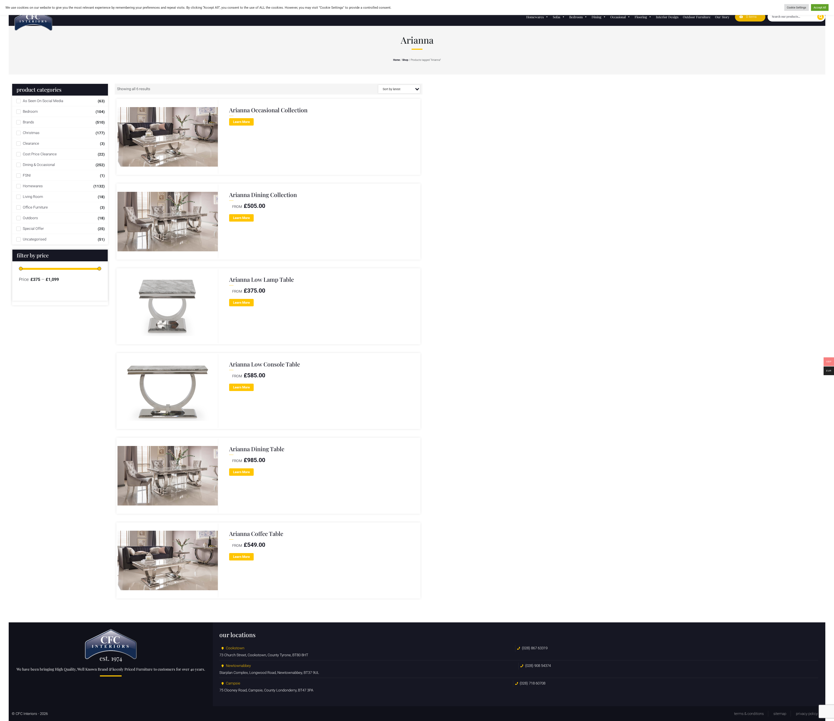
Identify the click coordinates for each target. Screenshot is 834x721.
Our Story (722, 17)
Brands (28, 122)
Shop (405, 59)
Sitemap (779, 713)
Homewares (535, 17)
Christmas (31, 133)
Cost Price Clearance (40, 154)
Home (396, 59)
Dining (596, 17)
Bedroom (576, 17)
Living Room (33, 196)
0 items (751, 17)
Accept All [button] (820, 7)
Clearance (31, 143)
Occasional (618, 17)
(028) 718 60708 (532, 683)
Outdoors (30, 218)
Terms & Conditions (749, 713)
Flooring (641, 17)
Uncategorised (34, 239)
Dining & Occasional (39, 164)
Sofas (556, 17)
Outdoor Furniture (697, 17)
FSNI (27, 175)
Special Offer (33, 228)
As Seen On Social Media (43, 101)
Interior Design (667, 17)
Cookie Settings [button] (796, 7)
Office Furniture (35, 207)
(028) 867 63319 (535, 648)
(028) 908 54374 (538, 665)
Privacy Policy (807, 713)
